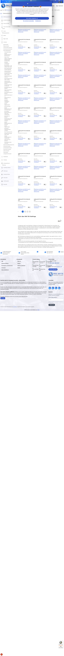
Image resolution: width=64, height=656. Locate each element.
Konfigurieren (38, 20)
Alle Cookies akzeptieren (31, 18)
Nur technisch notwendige (28, 20)
